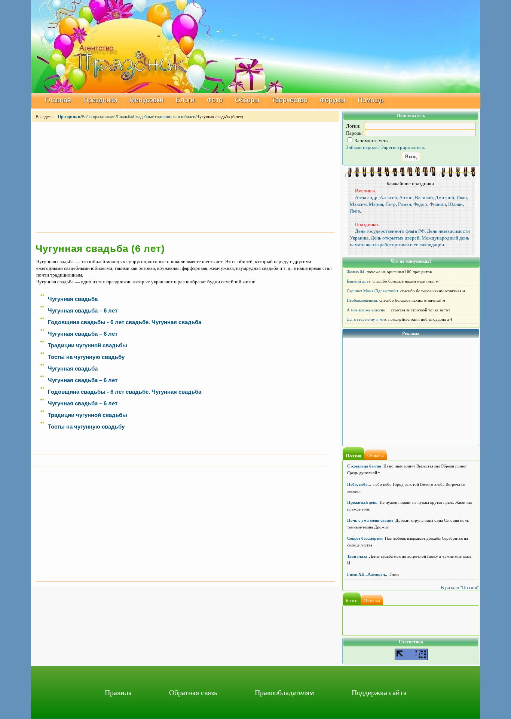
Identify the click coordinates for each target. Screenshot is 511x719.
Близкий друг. (359, 281)
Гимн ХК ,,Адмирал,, (367, 574)
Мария (376, 204)
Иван (461, 197)
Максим (358, 204)
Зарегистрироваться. (403, 147)
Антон (406, 197)
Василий (424, 197)
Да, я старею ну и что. (367, 319)
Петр (390, 204)
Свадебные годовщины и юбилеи (164, 116)
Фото (215, 100)
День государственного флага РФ (390, 231)
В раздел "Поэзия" (460, 587)
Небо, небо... (359, 484)
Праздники (100, 100)
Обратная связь (193, 692)
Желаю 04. (356, 271)
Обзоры (247, 100)
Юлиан (455, 204)
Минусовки (146, 100)
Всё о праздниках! (99, 116)
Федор (420, 204)
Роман (404, 204)
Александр (366, 197)
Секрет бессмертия (365, 538)
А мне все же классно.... (368, 310)
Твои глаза (357, 556)
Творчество (289, 100)
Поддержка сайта (379, 692)
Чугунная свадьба (73, 299)
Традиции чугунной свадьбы (87, 345)
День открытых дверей (395, 237)
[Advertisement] (186, 176)
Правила (118, 692)
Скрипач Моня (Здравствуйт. (373, 291)
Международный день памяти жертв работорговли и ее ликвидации (409, 241)
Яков (355, 210)
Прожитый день (362, 502)
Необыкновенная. (362, 300)
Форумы (332, 100)
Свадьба (124, 116)
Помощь (370, 100)
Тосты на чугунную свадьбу (86, 357)
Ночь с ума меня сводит (370, 520)
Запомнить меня (371, 140)
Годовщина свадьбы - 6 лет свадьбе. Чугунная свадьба (124, 322)
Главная (58, 100)
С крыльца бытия (364, 466)
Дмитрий (444, 197)
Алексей (388, 197)
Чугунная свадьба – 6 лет (82, 311)
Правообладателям (284, 692)
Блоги (185, 100)
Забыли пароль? (363, 147)
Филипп (437, 204)
